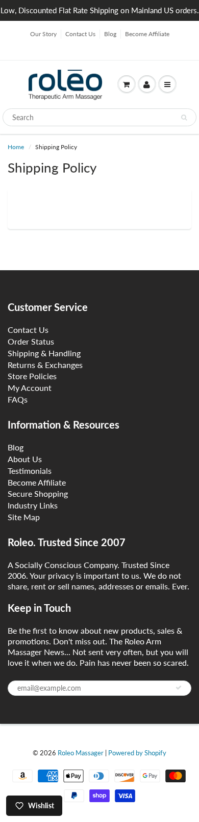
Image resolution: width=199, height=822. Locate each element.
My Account (30, 387)
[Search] (184, 117)
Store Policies (32, 376)
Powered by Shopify (137, 753)
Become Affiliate (147, 34)
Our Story (43, 34)
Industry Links (33, 505)
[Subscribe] (178, 687)
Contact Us (80, 34)
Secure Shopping (38, 493)
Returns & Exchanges (45, 365)
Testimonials (30, 470)
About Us (25, 459)
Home (16, 147)
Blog (110, 34)
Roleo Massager (81, 753)
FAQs (18, 399)
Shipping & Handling (44, 353)
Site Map (24, 517)
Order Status (31, 341)
